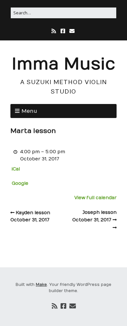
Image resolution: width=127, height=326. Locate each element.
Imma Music (63, 64)
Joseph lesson (94, 216)
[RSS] (54, 31)
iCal (16, 169)
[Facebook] (62, 31)
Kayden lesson (30, 216)
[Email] (72, 31)
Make (41, 284)
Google (20, 183)
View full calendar (95, 197)
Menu (29, 111)
